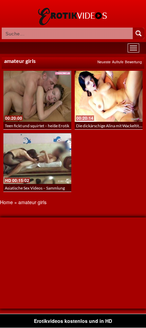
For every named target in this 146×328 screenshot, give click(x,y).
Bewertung (133, 62)
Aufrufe (118, 62)
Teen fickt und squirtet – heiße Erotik (37, 125)
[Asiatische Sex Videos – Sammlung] (37, 158)
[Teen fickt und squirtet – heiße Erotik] (37, 96)
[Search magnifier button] (138, 33)
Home (6, 202)
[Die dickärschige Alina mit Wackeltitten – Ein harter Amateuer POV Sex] (109, 96)
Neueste (104, 62)
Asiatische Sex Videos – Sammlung (35, 188)
